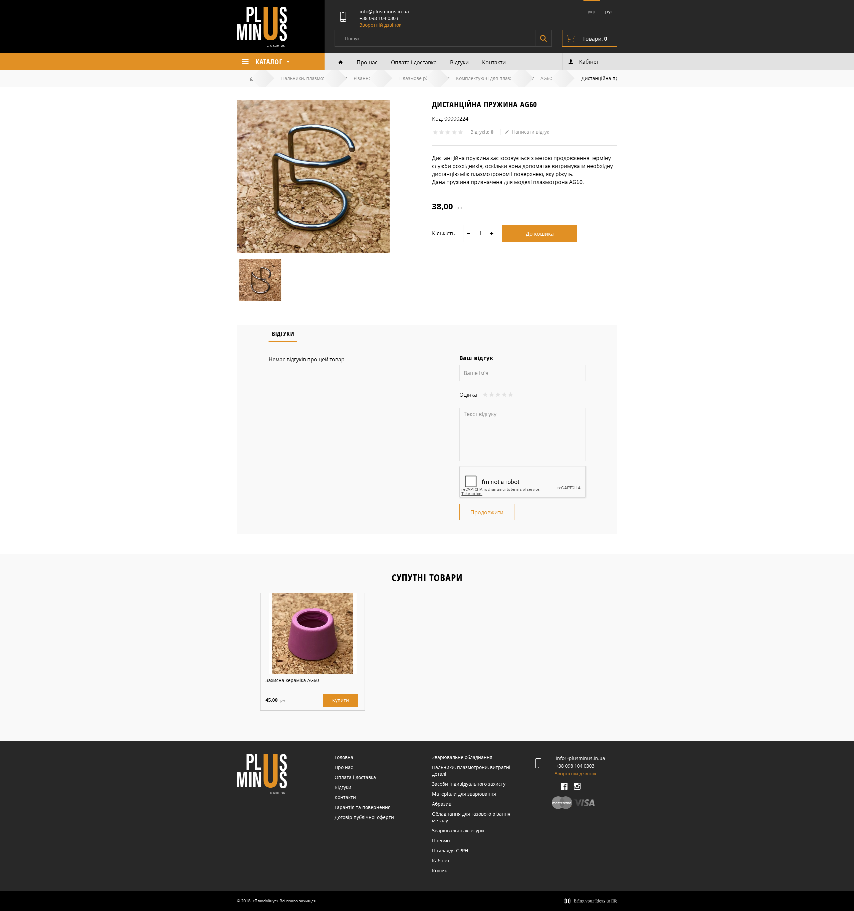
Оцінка (468, 394)
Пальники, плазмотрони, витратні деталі (471, 770)
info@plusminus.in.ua (384, 11)
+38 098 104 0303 (379, 18)
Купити (340, 700)
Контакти (494, 62)
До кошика (540, 233)
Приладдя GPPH (450, 850)
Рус (609, 11)
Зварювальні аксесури (458, 830)
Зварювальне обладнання (462, 757)
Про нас (367, 62)
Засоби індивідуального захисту (468, 784)
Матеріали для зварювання (464, 794)
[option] (312, 652)
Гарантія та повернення (363, 807)
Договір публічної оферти (364, 817)
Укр (591, 11)
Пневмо (441, 840)
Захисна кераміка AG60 (292, 680)
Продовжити (486, 512)
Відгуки (459, 62)
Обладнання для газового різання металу (471, 817)
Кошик (439, 870)
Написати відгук (530, 132)
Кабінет (441, 860)
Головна (344, 757)
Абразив (441, 804)
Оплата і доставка (414, 62)
